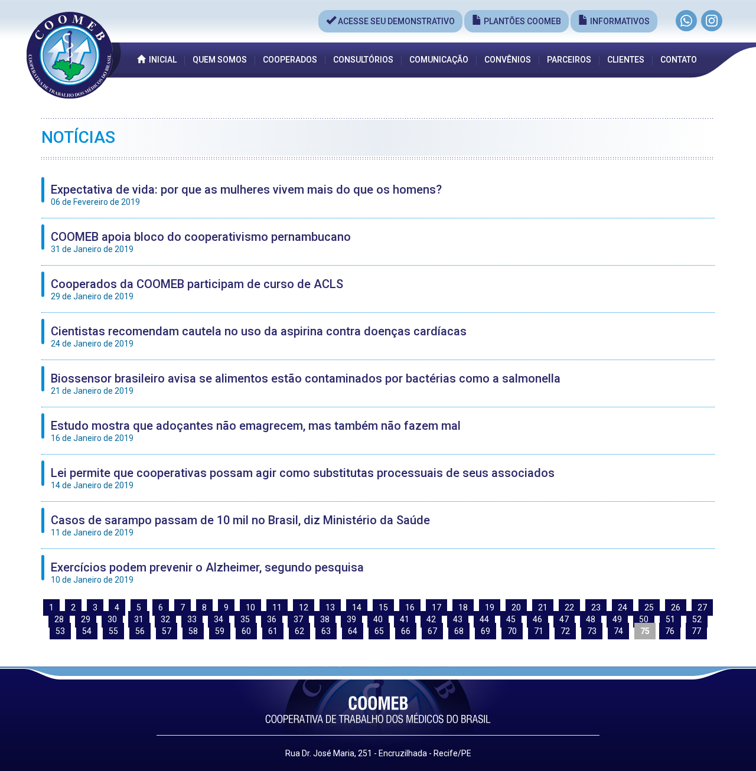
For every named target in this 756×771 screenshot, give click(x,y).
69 (485, 631)
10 (250, 607)
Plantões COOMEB (521, 21)
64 (352, 631)
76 (669, 631)
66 (405, 631)
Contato (678, 59)
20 (516, 607)
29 (85, 619)
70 (512, 631)
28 (59, 619)
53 (60, 631)
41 (404, 619)
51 (670, 619)
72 (565, 631)
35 (245, 619)
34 (218, 619)
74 (618, 631)
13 (330, 607)
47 (564, 619)
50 (644, 619)
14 (356, 607)
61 (273, 631)
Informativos (619, 21)
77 (696, 631)
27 (702, 607)
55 (113, 631)
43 (457, 619)
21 (543, 607)
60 (246, 631)
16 (410, 607)
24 (622, 607)
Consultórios (363, 59)
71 (538, 631)
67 (432, 631)
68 (459, 631)
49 (617, 619)
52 (697, 619)
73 (592, 631)
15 (383, 607)
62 (299, 631)
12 (303, 607)
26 (675, 607)
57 (166, 631)
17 (436, 607)
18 (463, 607)
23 (596, 607)
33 (192, 619)
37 (298, 619)
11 (277, 607)
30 (112, 619)
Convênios (507, 59)
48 (590, 619)
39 (351, 619)
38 (325, 619)
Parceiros (569, 59)
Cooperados (290, 59)
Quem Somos (220, 59)
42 (431, 619)
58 (193, 631)
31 (139, 619)
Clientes (625, 59)
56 (140, 631)
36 (271, 619)
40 (378, 619)
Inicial (161, 59)
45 (511, 619)
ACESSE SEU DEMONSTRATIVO (395, 21)
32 (165, 619)
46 (537, 619)
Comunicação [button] (438, 59)
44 (484, 619)
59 (219, 631)
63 (326, 631)
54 (87, 631)
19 (489, 607)
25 (649, 607)
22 (569, 607)
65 (379, 631)
